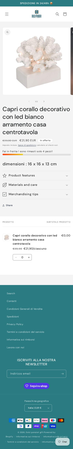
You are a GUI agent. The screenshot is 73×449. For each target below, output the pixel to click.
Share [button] (9, 205)
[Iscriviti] (62, 374)
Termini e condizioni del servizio (25, 331)
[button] (7, 14)
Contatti (11, 301)
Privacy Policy (15, 324)
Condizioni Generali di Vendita (25, 308)
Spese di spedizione (27, 145)
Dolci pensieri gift (34, 432)
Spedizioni (13, 316)
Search (11, 293)
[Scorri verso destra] (44, 101)
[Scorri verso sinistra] (29, 101)
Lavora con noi (15, 347)
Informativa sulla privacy (55, 436)
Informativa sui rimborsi (21, 339)
